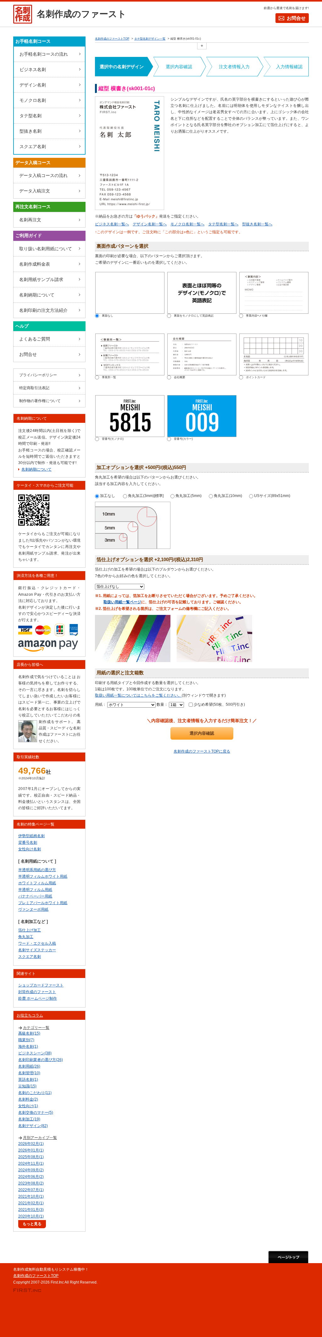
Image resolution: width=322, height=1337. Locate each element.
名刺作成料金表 (34, 264)
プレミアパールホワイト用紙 (42, 903)
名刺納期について (36, 294)
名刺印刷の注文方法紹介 (43, 310)
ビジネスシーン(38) (35, 1053)
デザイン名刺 (32, 84)
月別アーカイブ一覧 (40, 1137)
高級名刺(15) (29, 1033)
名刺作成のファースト (81, 14)
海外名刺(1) (28, 1046)
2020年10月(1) (31, 1216)
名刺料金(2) (28, 1099)
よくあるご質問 (34, 338)
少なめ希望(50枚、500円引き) (219, 704)
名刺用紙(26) (29, 1066)
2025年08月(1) (31, 1157)
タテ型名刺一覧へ (223, 224)
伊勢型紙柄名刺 (31, 836)
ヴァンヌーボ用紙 (33, 909)
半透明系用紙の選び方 (37, 870)
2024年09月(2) (31, 1170)
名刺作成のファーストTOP (35, 1275)
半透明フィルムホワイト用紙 (42, 876)
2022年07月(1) (31, 1190)
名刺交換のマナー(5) (35, 1112)
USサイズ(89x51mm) (271, 496)
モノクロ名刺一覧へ (187, 224)
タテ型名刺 (30, 115)
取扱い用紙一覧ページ (122, 602)
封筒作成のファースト (37, 992)
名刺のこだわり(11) (35, 1093)
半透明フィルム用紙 (35, 889)
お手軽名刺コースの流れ (43, 54)
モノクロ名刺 (32, 100)
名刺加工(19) (29, 1119)
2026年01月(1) (31, 1150)
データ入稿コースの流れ (43, 175)
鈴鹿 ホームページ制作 (37, 998)
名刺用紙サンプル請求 (41, 279)
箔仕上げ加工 (29, 930)
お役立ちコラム (30, 1015)
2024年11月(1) (31, 1163)
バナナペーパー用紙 (35, 896)
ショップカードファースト (41, 985)
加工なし (107, 496)
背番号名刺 (27, 842)
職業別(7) (26, 1040)
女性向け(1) (28, 1106)
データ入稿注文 (34, 190)
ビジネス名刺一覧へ (112, 224)
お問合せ (296, 18)
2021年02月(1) (31, 1203)
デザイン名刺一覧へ (150, 224)
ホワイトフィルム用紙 (37, 883)
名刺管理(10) (29, 1073)
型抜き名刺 (30, 131)
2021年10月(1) (31, 1196)
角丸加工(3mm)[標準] (145, 496)
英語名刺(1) (28, 1079)
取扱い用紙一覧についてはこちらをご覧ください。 (138, 695)
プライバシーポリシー (38, 375)
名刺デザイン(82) (33, 1126)
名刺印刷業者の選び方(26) (40, 1060)
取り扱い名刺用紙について (45, 248)
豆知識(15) (27, 1086)
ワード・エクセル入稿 (37, 943)
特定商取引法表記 (34, 388)
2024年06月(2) (31, 1176)
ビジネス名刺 (32, 69)
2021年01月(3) (31, 1209)
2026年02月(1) (31, 1143)
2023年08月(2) (31, 1183)
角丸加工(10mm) (227, 496)
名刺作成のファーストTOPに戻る (202, 751)
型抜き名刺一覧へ (257, 224)
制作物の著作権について (40, 401)
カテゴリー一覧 (36, 1027)
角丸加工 (25, 937)
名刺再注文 (30, 219)
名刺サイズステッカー (37, 950)
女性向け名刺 (29, 849)
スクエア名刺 (32, 146)
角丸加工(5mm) (188, 496)
